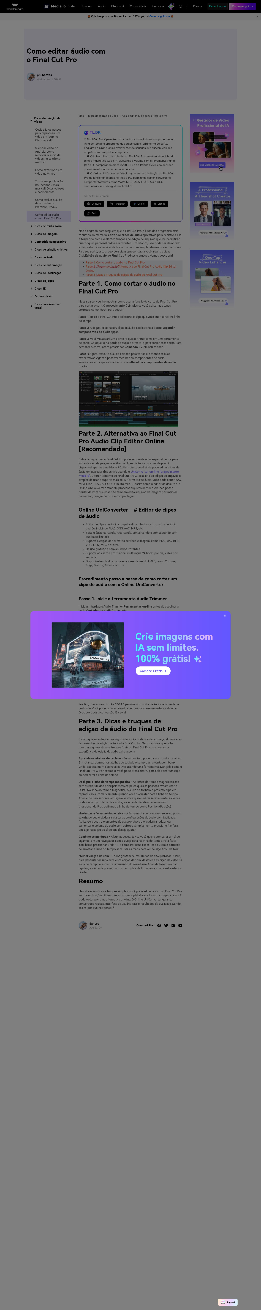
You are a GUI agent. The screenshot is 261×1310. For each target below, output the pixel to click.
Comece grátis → (153, 671)
